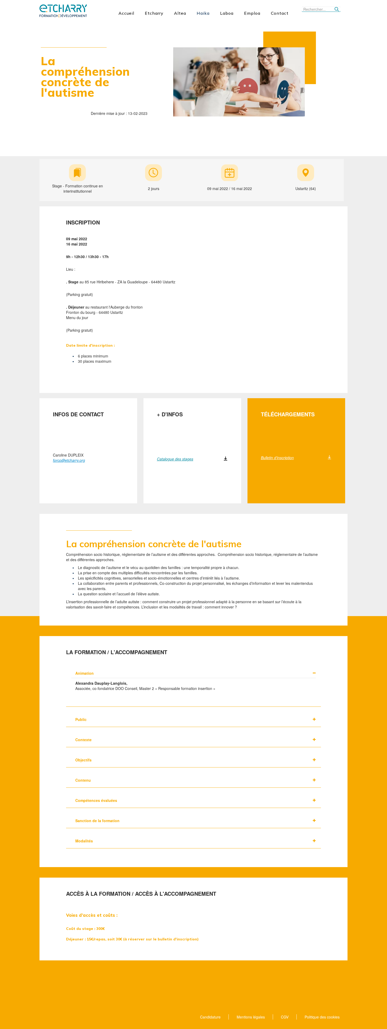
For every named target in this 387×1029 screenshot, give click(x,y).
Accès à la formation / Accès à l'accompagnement (141, 893)
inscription (83, 222)
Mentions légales (251, 1017)
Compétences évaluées (96, 800)
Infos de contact (78, 414)
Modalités (84, 840)
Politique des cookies (322, 1017)
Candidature (210, 1017)
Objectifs (83, 759)
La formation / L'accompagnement (116, 652)
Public (81, 719)
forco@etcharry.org (69, 460)
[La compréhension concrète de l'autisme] (239, 81)
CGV (285, 1017)
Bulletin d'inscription (277, 457)
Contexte (83, 739)
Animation (84, 673)
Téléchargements (288, 414)
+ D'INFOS (170, 414)
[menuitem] (126, 13)
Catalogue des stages (175, 459)
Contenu (83, 780)
